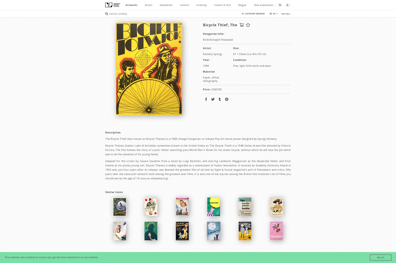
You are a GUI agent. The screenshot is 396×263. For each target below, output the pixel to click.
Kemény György (212, 54)
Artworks (131, 4)
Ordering (201, 4)
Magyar (242, 4)
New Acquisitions (263, 4)
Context (184, 4)
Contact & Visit (222, 4)
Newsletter (166, 4)
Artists (149, 4)
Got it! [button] (380, 257)
